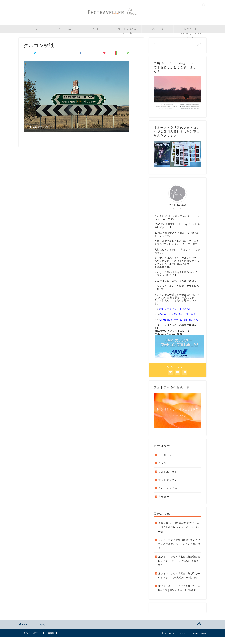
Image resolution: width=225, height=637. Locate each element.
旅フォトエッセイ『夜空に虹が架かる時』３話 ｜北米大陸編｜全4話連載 (179, 575)
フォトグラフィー (168, 480)
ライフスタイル (167, 488)
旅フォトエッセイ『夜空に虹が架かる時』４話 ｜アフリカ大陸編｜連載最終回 (179, 560)
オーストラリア (167, 455)
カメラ (162, 463)
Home (34, 29)
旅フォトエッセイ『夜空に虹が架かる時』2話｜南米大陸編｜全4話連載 (179, 588)
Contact (157, 29)
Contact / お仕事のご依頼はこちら (178, 320)
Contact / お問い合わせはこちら (177, 314)
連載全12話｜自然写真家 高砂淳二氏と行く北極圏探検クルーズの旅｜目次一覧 (179, 527)
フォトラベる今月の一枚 (127, 30)
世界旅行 (163, 496)
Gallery (97, 29)
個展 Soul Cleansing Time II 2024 (190, 30)
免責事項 (50, 633)
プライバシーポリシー (31, 633)
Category (65, 29)
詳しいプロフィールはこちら (175, 309)
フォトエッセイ (167, 471)
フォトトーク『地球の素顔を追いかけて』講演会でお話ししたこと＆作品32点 (179, 544)
